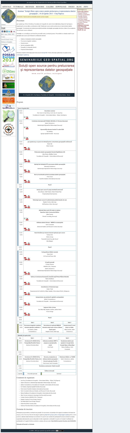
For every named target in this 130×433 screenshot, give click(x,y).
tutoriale (18, 6)
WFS (13, 34)
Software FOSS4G (83, 25)
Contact (3, 37)
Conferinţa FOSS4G (84, 21)
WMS (9, 34)
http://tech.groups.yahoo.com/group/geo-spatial (56, 414)
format (45, 52)
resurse (40, 6)
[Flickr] (14, 32)
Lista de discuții (5, 39)
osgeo (71, 6)
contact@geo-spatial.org (23, 54)
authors (53, 430)
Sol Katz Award (82, 19)
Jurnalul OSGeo (82, 17)
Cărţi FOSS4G (82, 27)
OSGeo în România (84, 14)
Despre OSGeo (82, 13)
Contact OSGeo (82, 22)
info (86, 6)
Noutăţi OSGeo (82, 16)
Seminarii (81, 24)
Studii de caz (82, 30)
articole (6, 6)
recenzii (30, 6)
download (61, 6)
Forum (11, 39)
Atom (5, 34)
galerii (50, 6)
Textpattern (9, 42)
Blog (79, 6)
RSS (2, 34)
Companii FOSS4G (83, 28)
